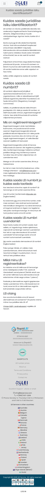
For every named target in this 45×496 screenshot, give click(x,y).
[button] (22, 491)
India (23, 440)
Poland (23, 457)
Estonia (23, 422)
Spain (23, 460)
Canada (23, 415)
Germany (23, 427)
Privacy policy (22, 374)
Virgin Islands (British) (23, 469)
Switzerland (23, 465)
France (23, 425)
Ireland (23, 442)
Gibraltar (23, 430)
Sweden (23, 462)
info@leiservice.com (28, 170)
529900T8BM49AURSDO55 (22, 345)
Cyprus (23, 418)
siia (15, 201)
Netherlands (23, 452)
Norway (23, 455)
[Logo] (21, 3)
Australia (23, 408)
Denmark (23, 420)
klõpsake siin (31, 194)
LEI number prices (22, 363)
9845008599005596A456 (22, 339)
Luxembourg (23, 450)
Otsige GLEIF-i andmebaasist (15, 306)
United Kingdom (23, 467)
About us (22, 367)
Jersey (23, 447)
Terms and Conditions (22, 370)
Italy (23, 445)
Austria (23, 410)
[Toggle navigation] (4, 4)
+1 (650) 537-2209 (23, 395)
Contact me (22, 377)
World (23, 472)
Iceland (23, 437)
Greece (23, 432)
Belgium (23, 413)
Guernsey (23, 435)
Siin (4, 241)
